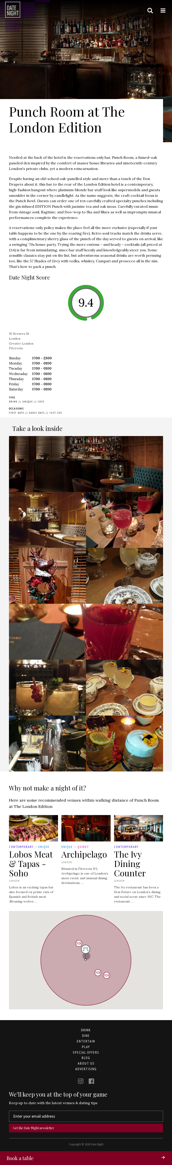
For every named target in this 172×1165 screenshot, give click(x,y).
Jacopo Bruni (78, 600)
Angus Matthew (76, 768)
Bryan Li (157, 544)
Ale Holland (155, 600)
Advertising (86, 1069)
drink (86, 1030)
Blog (86, 1057)
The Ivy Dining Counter (130, 863)
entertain (86, 1041)
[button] (98, 973)
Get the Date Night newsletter (33, 1128)
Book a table (19, 1158)
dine (86, 1035)
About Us (86, 1063)
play (86, 1046)
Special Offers (86, 1052)
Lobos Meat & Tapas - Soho (31, 863)
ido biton (80, 712)
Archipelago (84, 854)
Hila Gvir (80, 544)
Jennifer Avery (154, 712)
